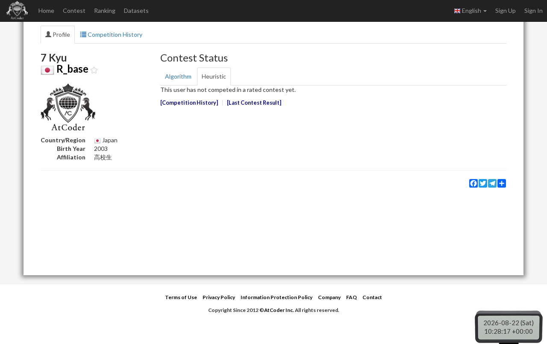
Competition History (114, 34)
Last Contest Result (254, 103)
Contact (372, 297)
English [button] (471, 10)
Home (46, 10)
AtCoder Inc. (279, 310)
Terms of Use (181, 297)
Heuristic (214, 76)
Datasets (136, 10)
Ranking (104, 10)
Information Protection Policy (276, 297)
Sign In (533, 10)
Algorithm (178, 76)
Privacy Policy (219, 297)
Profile (60, 34)
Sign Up (505, 10)
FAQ (351, 297)
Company (329, 297)
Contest (74, 10)
